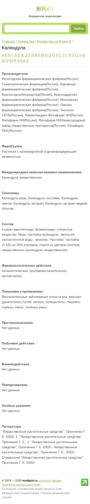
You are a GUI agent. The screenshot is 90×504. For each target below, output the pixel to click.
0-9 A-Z (23, 61)
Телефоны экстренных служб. (21, 484)
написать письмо (50, 480)
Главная (8, 41)
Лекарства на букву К (54, 41)
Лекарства (26, 41)
